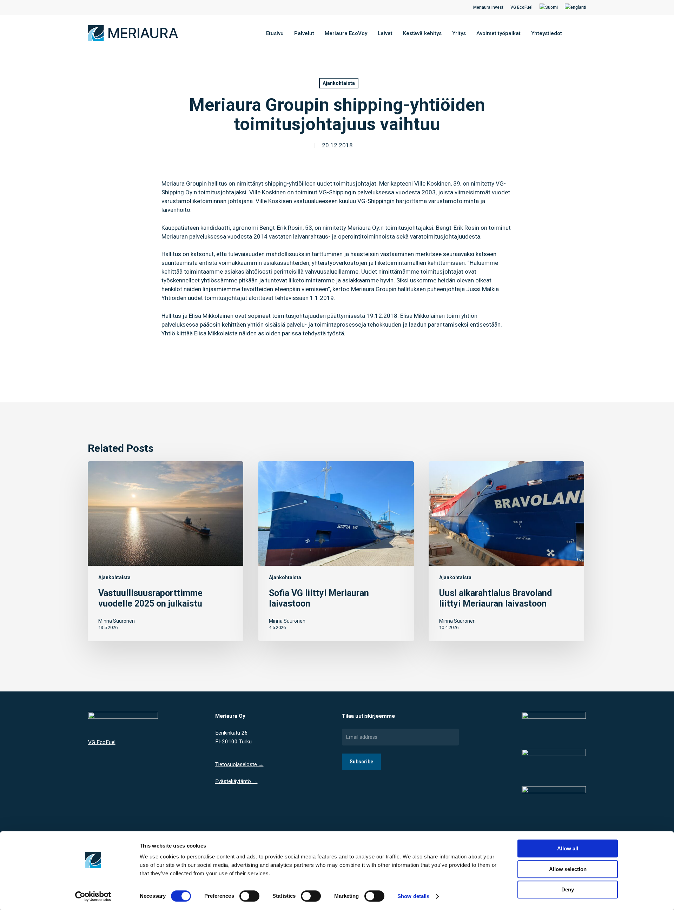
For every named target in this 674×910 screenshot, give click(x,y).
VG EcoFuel (101, 742)
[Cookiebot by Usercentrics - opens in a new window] (93, 896)
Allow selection (568, 869)
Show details (413, 896)
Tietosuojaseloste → (239, 764)
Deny (567, 889)
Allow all (567, 848)
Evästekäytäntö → (236, 781)
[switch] (249, 896)
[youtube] (112, 7)
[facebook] (90, 7)
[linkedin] (101, 7)
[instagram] (123, 7)
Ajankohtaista (339, 83)
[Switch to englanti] (575, 7)
